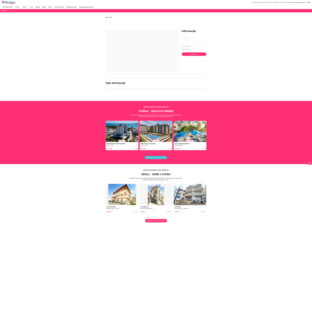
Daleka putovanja (71, 7)
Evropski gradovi (59, 7)
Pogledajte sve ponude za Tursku (156, 157)
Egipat (44, 7)
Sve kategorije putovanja (86, 7)
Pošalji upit (194, 54)
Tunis (31, 7)
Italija (50, 7)
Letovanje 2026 (7, 7)
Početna (4, 10)
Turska (24, 7)
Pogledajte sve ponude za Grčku (156, 220)
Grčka (17, 7)
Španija (38, 7)
